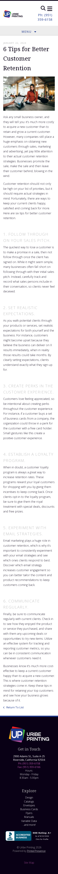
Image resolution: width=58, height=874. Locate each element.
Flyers (29, 813)
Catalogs (29, 801)
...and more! (29, 825)
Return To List (15, 707)
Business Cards (29, 809)
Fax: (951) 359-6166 (29, 767)
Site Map (29, 862)
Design (29, 797)
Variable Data (29, 821)
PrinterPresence (36, 851)
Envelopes (29, 805)
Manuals (29, 817)
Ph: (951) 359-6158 (45, 17)
